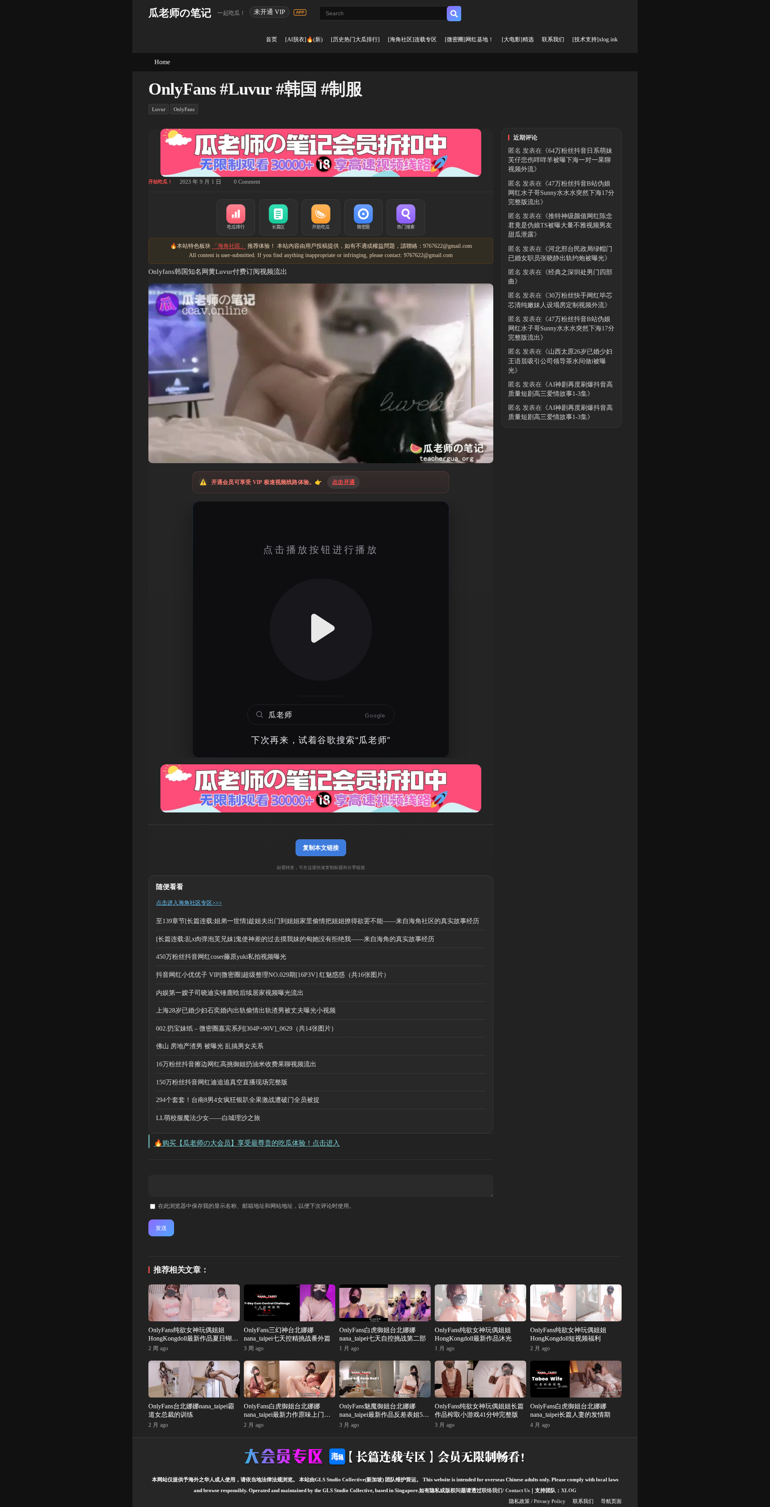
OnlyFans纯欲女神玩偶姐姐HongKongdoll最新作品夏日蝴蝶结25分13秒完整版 (193, 1338)
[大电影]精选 (518, 39)
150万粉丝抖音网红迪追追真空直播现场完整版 (222, 1082)
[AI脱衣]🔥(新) (304, 39)
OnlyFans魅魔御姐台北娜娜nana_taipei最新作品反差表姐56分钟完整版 (382, 1414)
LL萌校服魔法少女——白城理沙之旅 (208, 1117)
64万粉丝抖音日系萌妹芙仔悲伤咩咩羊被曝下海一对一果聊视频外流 (560, 159)
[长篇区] (278, 217)
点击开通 (343, 482)
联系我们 (553, 39)
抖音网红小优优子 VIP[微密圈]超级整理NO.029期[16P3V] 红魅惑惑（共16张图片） (273, 974)
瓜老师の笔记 (179, 13)
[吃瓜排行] (236, 217)
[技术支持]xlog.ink (595, 39)
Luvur (158, 109)
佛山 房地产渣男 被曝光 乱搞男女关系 (209, 1046)
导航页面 (611, 1501)
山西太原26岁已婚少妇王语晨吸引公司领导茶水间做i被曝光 (560, 360)
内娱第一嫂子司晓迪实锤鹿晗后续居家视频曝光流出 (230, 992)
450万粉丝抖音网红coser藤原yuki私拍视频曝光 (221, 956)
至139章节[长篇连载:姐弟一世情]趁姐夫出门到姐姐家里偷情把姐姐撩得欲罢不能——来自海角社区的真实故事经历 (317, 921)
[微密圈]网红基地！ (469, 39)
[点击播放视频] (321, 630)
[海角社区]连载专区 (412, 39)
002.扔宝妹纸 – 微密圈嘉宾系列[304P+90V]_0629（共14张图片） (246, 1028)
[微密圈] (363, 217)
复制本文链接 (321, 847)
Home (162, 62)
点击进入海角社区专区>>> (189, 903)
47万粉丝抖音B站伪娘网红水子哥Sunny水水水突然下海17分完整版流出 (561, 192)
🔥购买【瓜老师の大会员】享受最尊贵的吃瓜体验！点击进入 (247, 1143)
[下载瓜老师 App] (300, 12)
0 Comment (247, 182)
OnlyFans (184, 109)
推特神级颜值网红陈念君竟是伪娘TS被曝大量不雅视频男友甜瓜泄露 (560, 225)
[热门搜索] (406, 217)
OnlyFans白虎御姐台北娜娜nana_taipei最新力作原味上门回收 (287, 1414)
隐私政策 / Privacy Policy (537, 1501)
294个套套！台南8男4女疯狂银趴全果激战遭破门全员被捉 (238, 1099)
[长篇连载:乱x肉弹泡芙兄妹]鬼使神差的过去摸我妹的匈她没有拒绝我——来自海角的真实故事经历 (295, 939)
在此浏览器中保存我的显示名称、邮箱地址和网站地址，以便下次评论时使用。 (256, 1206)
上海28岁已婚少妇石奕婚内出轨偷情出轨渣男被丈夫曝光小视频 (246, 1010)
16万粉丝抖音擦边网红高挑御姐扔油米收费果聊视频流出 (236, 1064)
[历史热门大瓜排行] (355, 39)
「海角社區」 (229, 246)
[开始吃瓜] (321, 217)
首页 (271, 39)
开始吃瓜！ (160, 181)
